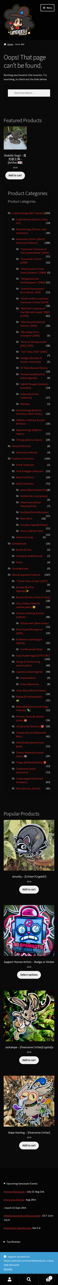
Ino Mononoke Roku (31, 649)
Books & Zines (24, 549)
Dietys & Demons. (21, 446)
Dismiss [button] (8, 1269)
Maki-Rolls (26, 518)
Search (29, 1279)
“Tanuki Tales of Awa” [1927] (32, 581)
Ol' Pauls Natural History (34, 367)
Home (10, 44)
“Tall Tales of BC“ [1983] (33, 351)
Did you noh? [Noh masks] (34, 623)
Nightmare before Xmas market (22, 1215)
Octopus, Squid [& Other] (34, 524)
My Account (9, 1279)
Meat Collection (25, 477)
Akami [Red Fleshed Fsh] (33, 489)
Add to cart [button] (15, 175)
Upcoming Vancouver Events (22, 1183)
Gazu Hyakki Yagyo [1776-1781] (33, 655)
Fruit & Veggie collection (29, 471)
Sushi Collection (25, 483)
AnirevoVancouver (15, 1191)
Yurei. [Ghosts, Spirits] (28, 788)
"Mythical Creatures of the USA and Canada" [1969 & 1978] (35, 312)
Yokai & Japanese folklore (26, 574)
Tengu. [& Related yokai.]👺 (31, 762)
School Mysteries (29, 684)
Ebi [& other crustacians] (34, 496)
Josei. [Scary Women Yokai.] (31, 690)
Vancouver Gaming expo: (18, 1228)
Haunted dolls (28, 677)
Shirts (19, 562)
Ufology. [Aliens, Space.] (29, 439)
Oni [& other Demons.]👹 (30, 726)
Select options (29, 974)
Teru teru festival (14, 1199)
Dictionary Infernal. (27, 452)
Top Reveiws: (13, 1241)
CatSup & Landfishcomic (29, 556)
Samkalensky (19, 543)
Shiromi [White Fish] (31, 531)
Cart (45, 1276)
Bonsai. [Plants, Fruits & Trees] (33, 597)
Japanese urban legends (29, 671)
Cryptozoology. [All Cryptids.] (28, 213)
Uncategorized (20, 568)
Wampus (25, 403)
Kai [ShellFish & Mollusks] (34, 512)
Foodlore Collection (23, 458)
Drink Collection (25, 464)
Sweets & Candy (24, 537)
